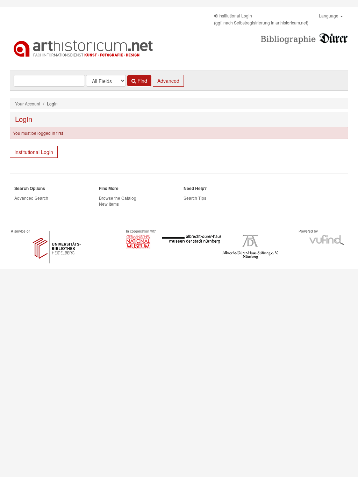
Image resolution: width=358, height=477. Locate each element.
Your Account (27, 104)
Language (329, 16)
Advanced (168, 80)
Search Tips (195, 198)
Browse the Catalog (117, 198)
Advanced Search (31, 198)
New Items (109, 204)
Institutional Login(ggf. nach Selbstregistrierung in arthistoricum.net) (261, 19)
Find (141, 80)
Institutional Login (33, 151)
